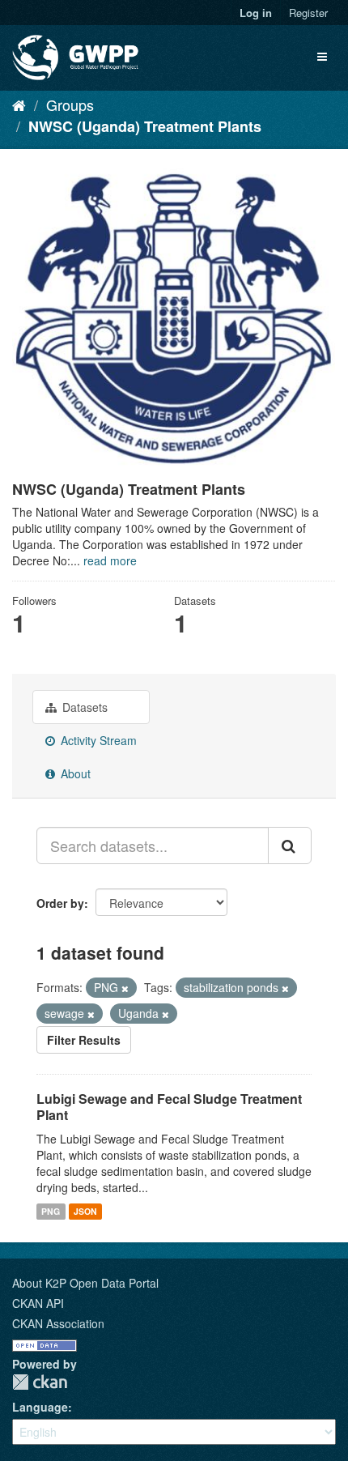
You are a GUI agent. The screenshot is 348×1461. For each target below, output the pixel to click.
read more (110, 560)
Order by (60, 903)
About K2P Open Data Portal (85, 1283)
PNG (50, 1211)
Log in (256, 12)
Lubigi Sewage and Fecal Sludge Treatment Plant (169, 1107)
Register (308, 12)
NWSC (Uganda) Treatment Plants (144, 126)
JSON (85, 1211)
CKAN (39, 1382)
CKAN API (38, 1303)
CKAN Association (58, 1323)
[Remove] (125, 988)
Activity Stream (97, 740)
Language (40, 1407)
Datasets (83, 707)
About (74, 773)
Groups (70, 104)
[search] (290, 845)
